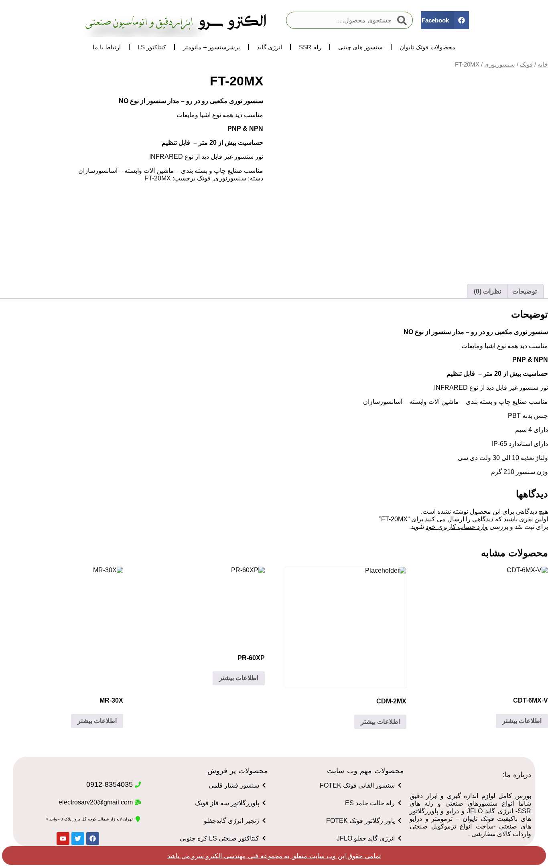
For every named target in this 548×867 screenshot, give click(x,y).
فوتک (526, 64)
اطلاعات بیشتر (522, 720)
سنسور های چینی (360, 47)
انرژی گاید (269, 47)
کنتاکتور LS (152, 47)
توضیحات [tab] (524, 291)
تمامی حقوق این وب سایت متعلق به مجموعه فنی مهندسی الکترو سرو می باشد (274, 856)
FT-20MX (157, 178)
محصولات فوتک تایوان (427, 47)
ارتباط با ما (106, 47)
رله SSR (310, 47)
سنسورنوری (499, 64)
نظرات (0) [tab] (487, 291)
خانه (543, 64)
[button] (445, 20)
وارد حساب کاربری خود (457, 526)
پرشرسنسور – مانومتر (211, 47)
